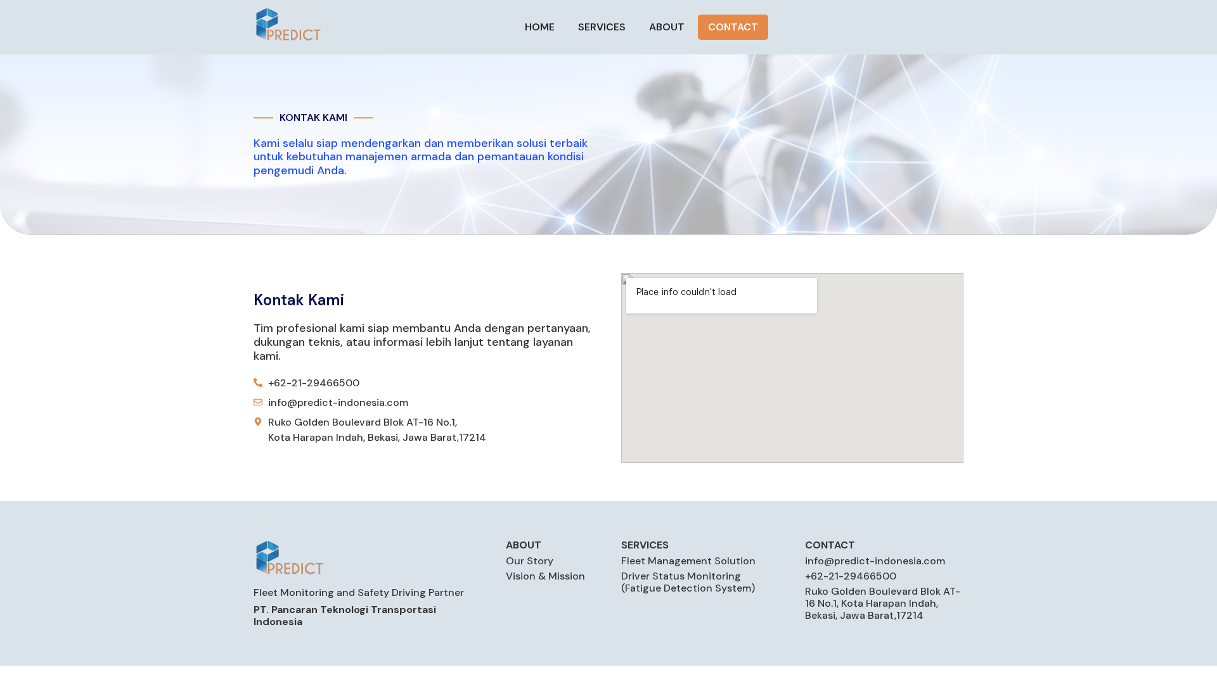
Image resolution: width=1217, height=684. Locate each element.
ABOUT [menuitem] (667, 27)
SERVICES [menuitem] (602, 27)
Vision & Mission (545, 576)
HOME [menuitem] (540, 27)
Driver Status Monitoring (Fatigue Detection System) (688, 582)
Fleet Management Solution (688, 560)
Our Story (529, 560)
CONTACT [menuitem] (733, 27)
